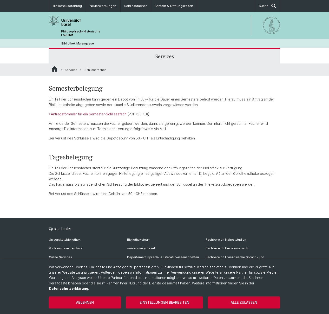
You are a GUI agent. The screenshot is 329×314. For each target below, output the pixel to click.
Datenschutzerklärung (68, 288)
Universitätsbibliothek (64, 239)
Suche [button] (264, 6)
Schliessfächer (135, 6)
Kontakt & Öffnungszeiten (174, 6)
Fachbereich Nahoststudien (226, 239)
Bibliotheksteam (139, 239)
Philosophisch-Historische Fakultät (80, 33)
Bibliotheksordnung (67, 6)
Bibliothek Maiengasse (77, 43)
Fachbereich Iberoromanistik (227, 248)
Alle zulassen (244, 302)
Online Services (60, 257)
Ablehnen (85, 302)
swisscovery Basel (141, 248)
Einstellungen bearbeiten (164, 302)
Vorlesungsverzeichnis (65, 248)
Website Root (54, 69)
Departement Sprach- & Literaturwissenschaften (163, 257)
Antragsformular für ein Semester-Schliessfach (88, 114)
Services (164, 56)
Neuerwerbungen (103, 6)
